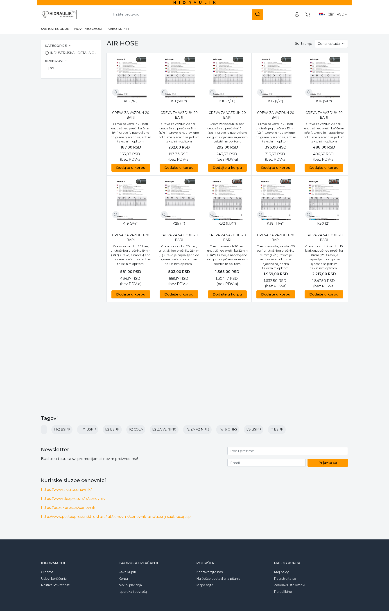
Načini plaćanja (130, 585)
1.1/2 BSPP (62, 429)
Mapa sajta (204, 585)
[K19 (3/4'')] (130, 199)
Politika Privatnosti (55, 585)
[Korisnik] (296, 14)
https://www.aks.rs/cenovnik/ (66, 489)
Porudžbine (283, 592)
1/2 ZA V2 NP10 (164, 429)
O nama (47, 572)
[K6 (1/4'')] (130, 77)
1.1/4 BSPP (87, 429)
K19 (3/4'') (131, 223)
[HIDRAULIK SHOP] (59, 14)
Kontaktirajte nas (209, 572)
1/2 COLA (136, 429)
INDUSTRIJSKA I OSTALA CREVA (73, 53)
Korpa (123, 579)
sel (52, 68)
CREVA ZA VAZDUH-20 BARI (130, 115)
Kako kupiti (118, 29)
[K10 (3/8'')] (227, 77)
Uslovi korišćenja (54, 579)
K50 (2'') (324, 223)
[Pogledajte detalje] (116, 92)
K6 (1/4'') (131, 101)
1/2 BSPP (112, 429)
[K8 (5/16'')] (179, 77)
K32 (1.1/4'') (227, 223)
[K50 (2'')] (323, 199)
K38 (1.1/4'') (276, 223)
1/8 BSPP (253, 429)
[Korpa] (307, 14)
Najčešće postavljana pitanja (218, 579)
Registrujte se (285, 579)
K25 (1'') (179, 223)
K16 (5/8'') (324, 101)
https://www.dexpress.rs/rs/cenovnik (73, 498)
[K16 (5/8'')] (323, 77)
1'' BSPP (276, 429)
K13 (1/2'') (275, 101)
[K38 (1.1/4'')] (275, 199)
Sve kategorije (55, 29)
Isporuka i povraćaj (133, 592)
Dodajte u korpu (130, 167)
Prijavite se (328, 462)
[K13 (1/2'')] (275, 77)
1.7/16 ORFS (227, 429)
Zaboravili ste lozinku (290, 585)
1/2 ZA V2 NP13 (197, 429)
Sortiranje (303, 43)
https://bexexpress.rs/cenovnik (68, 507)
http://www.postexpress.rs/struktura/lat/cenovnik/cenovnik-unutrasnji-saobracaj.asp (116, 516)
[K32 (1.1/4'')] (227, 199)
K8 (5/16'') (179, 101)
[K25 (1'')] (179, 199)
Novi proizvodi (88, 29)
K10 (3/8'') (227, 101)
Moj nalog (281, 572)
